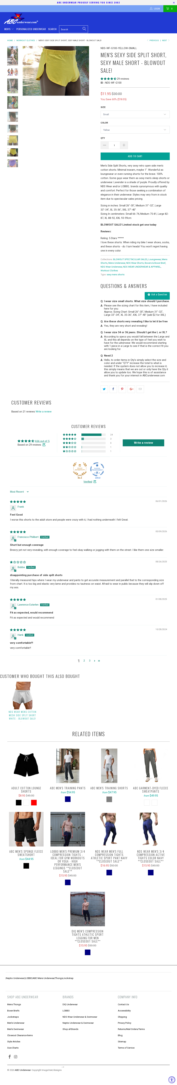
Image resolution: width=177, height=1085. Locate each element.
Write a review (44, 411)
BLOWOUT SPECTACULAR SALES (130, 259)
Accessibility (124, 1010)
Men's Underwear (15, 1023)
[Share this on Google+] (131, 389)
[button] (108, 78)
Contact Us (123, 1004)
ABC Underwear (23, 1070)
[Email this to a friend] (140, 389)
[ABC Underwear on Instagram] (15, 1057)
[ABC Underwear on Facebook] (9, 1057)
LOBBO (28, 978)
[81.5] (80, 469)
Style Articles (13, 1041)
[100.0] (97, 469)
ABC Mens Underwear (44, 978)
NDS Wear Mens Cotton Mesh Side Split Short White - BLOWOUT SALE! (22, 715)
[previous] (26, 71)
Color (104, 122)
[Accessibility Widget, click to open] (171, 1079)
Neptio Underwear (15, 978)
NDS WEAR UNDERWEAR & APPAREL (142, 266)
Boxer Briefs (13, 1010)
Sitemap (122, 1041)
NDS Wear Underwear (111, 266)
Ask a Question (159, 294)
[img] (18, 501)
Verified (87, 481)
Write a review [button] (143, 442)
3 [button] (89, 660)
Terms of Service (126, 1047)
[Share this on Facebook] (113, 389)
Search (52, 29)
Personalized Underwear (31, 29)
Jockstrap (68, 978)
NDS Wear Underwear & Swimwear (80, 1017)
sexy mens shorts (115, 274)
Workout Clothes (109, 270)
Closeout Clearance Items (20, 1035)
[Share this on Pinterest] (122, 389)
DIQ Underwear (70, 1004)
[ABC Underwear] (90, 18)
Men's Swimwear (15, 1029)
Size (103, 107)
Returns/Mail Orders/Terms (131, 1029)
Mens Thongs (14, 1004)
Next (164, 40)
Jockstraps (13, 1017)
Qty (103, 138)
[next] (93, 71)
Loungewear (154, 259)
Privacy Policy (124, 1023)
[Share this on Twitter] (104, 389)
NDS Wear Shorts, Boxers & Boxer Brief (145, 262)
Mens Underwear (116, 262)
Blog (120, 1035)
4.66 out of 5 (42, 441)
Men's (7, 29)
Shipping (122, 1017)
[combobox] (73, 29)
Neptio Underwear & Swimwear (78, 1023)
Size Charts (12, 1047)
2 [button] (84, 660)
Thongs (59, 978)
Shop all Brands (70, 1029)
